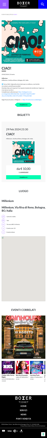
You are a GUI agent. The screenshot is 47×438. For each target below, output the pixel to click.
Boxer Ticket (9, 424)
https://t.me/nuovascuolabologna (32, 100)
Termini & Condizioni (40, 426)
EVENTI (4, 14)
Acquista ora (23, 104)
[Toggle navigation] (4, 4)
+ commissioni (23, 172)
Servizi (23, 410)
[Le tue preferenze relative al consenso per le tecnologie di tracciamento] (43, 434)
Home (24, 406)
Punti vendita (23, 419)
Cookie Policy (31, 426)
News (23, 414)
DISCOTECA (9, 14)
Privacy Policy (24, 426)
